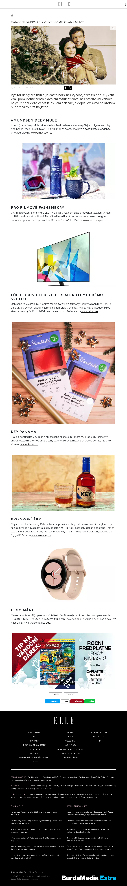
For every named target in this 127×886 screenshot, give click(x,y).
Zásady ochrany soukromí (70, 749)
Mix (99, 741)
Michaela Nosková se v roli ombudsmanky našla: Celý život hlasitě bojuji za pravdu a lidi (89, 822)
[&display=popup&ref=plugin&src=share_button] (66, 88)
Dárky (55, 694)
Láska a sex (70, 745)
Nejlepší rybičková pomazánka (90, 794)
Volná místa (34, 749)
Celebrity (70, 741)
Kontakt (34, 741)
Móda (70, 732)
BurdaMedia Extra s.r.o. (33, 872)
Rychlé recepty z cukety (30, 797)
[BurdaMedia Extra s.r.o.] (89, 878)
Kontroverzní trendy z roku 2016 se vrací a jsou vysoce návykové (34, 813)
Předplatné (34, 737)
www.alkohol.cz (29, 444)
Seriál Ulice (110, 786)
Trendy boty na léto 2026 (39, 788)
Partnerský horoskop (68, 777)
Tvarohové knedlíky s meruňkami (43, 794)
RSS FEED (35, 762)
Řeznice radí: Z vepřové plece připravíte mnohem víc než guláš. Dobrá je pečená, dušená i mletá (90, 856)
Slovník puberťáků (50, 777)
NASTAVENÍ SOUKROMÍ (70, 753)
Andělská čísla (98, 777)
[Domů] (63, 720)
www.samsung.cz (93, 220)
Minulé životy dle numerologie (60, 786)
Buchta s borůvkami (68, 797)
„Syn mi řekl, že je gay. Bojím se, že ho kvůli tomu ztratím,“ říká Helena (87, 839)
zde (48, 622)
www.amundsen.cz (41, 132)
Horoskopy (98, 737)
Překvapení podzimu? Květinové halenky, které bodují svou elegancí (36, 839)
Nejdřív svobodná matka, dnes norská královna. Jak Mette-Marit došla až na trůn (88, 830)
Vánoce (70, 694)
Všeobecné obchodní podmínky (34, 757)
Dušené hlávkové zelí (88, 797)
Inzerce (34, 753)
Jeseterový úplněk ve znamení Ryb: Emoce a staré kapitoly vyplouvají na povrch (36, 830)
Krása (70, 737)
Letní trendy (46, 780)
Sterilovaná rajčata (67, 794)
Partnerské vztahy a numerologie (89, 786)
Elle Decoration (99, 732)
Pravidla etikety (34, 777)
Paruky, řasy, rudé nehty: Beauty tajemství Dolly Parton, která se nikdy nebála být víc (36, 822)
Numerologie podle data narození (25, 780)
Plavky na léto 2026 (19, 788)
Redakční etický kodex (34, 745)
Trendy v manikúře (38, 786)
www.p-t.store (89, 311)
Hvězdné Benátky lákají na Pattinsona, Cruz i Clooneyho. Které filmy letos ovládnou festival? (37, 847)
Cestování (111, 777)
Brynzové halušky (50, 797)
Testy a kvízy (84, 777)
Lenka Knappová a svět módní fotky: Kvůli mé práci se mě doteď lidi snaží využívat (35, 856)
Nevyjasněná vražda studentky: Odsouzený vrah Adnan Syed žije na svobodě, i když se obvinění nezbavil (90, 813)
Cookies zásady (70, 757)
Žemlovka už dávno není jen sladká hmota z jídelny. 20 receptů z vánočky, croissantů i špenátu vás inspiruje (90, 847)
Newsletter (34, 732)
